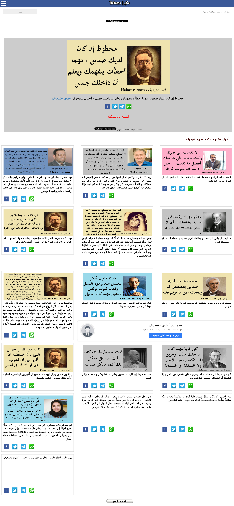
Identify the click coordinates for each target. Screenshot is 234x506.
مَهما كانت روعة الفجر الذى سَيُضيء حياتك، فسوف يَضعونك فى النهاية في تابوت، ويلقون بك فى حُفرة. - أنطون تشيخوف (37, 239)
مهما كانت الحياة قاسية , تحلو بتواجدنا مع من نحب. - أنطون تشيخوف (37, 457)
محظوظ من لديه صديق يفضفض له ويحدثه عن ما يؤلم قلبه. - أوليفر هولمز (196, 304)
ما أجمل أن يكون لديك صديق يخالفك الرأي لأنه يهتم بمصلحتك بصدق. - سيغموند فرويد (196, 239)
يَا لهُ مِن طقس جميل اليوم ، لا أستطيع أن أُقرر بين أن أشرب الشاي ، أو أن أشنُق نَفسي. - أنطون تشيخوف (37, 375)
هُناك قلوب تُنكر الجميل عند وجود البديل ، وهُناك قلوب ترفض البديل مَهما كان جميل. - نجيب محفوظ (117, 304)
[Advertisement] (117, 30)
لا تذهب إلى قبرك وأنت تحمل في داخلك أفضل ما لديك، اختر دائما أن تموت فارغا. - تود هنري (196, 178)
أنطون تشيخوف (62, 98)
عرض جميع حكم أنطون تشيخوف (165, 335)
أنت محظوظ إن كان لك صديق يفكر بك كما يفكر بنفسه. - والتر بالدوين (117, 375)
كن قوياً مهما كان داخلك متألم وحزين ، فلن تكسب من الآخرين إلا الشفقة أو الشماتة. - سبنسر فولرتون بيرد (196, 375)
